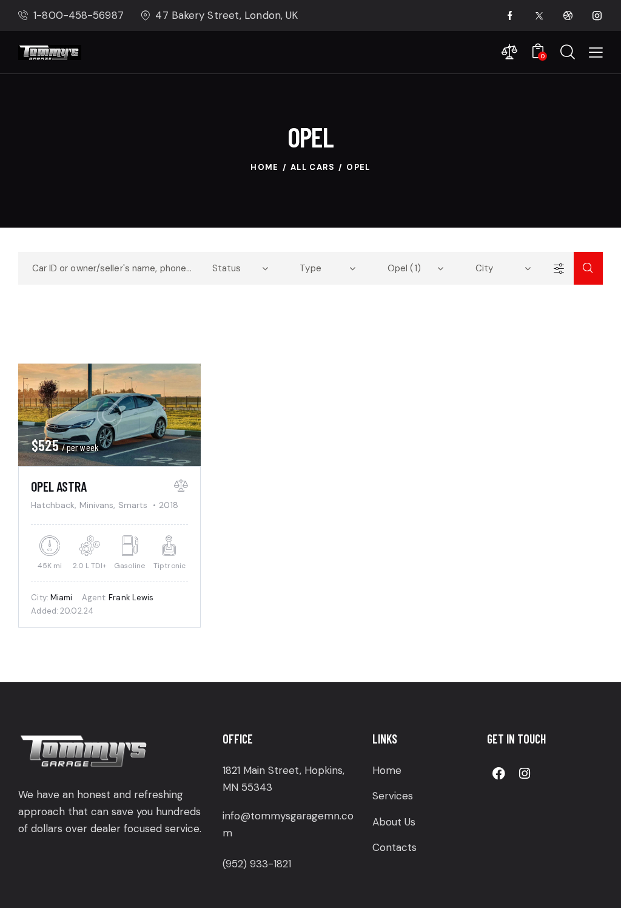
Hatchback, (55, 505)
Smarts (133, 505)
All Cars (312, 167)
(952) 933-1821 (257, 863)
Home (264, 167)
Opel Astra (59, 486)
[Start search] (588, 268)
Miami (61, 597)
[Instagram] (524, 773)
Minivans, (98, 505)
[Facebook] (498, 773)
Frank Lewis (131, 597)
